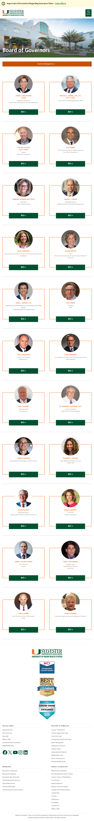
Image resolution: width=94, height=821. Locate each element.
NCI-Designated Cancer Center (62, 774)
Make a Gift (6, 739)
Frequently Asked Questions (61, 739)
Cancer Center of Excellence (61, 777)
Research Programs (9, 774)
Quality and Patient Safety (60, 790)
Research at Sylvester (9, 771)
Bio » (23, 112)
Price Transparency (58, 758)
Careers (54, 796)
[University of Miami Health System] (13, 12)
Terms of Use (32, 815)
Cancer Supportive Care (59, 733)
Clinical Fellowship (8, 786)
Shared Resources (8, 783)
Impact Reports (56, 783)
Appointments (7, 730)
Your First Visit (56, 736)
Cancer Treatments (58, 730)
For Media (55, 802)
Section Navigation (45, 64)
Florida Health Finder (58, 761)
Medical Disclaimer (21, 815)
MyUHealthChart (8, 746)
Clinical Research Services (11, 780)
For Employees (74, 815)
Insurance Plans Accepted (11, 742)
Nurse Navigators (57, 742)
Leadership (55, 793)
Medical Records (57, 755)
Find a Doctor (7, 733)
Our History (55, 780)
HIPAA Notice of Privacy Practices (59, 815)
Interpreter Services (58, 746)
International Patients (59, 752)
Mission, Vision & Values (59, 786)
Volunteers (55, 799)
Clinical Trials (55, 749)
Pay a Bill (5, 736)
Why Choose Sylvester (59, 771)
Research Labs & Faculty (10, 777)
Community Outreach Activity (12, 790)
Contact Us (55, 805)
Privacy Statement (42, 815)
